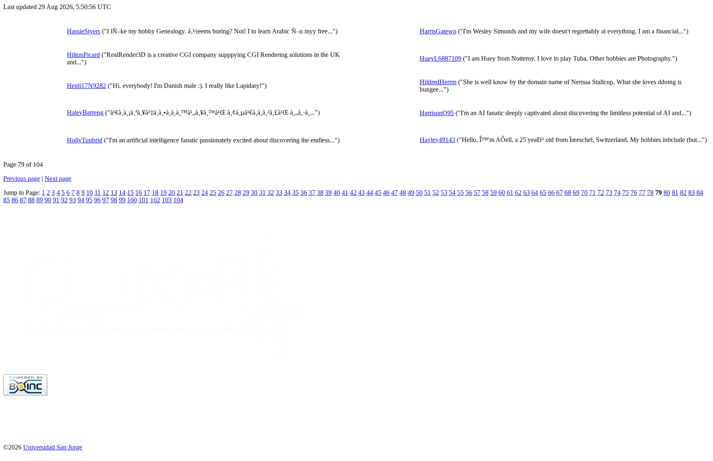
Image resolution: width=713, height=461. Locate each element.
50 (419, 192)
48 (402, 192)
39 (328, 192)
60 (501, 192)
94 (81, 199)
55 (460, 192)
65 (543, 192)
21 (180, 192)
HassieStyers (83, 31)
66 (551, 192)
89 (39, 199)
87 (23, 199)
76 (633, 192)
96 (97, 199)
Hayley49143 (437, 139)
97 (105, 199)
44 (369, 192)
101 (144, 199)
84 (699, 192)
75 (625, 192)
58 (485, 192)
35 (295, 192)
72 (600, 192)
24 (204, 192)
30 (254, 192)
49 (411, 192)
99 (122, 199)
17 (147, 192)
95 (89, 199)
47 (394, 192)
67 (559, 192)
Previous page (21, 178)
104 (178, 199)
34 (287, 192)
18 (155, 192)
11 (97, 192)
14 (122, 192)
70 (584, 192)
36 (303, 192)
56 (468, 192)
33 (279, 192)
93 (72, 199)
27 (229, 192)
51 (427, 192)
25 (213, 192)
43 (361, 192)
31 (262, 192)
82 (683, 192)
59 (493, 192)
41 (345, 192)
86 (15, 199)
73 (609, 192)
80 (666, 192)
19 (163, 192)
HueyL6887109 (440, 58)
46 (386, 192)
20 (171, 192)
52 (435, 192)
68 (567, 192)
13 (114, 192)
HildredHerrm (438, 81)
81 (675, 192)
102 (155, 199)
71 (592, 192)
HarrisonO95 (437, 112)
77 (642, 192)
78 (650, 192)
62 (518, 192)
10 (89, 192)
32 (270, 192)
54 (452, 192)
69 (576, 192)
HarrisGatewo (438, 31)
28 (237, 192)
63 (526, 192)
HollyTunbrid (84, 140)
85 (6, 199)
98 (114, 199)
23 (196, 192)
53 (444, 192)
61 (510, 192)
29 (246, 192)
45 (378, 192)
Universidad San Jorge (52, 447)
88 (31, 199)
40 (336, 192)
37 (312, 192)
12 (105, 192)
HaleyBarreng (85, 112)
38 (320, 192)
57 (477, 192)
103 (167, 199)
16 (138, 192)
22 (188, 192)
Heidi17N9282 (86, 85)
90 (48, 199)
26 (221, 192)
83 (691, 192)
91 (56, 199)
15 (130, 192)
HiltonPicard (83, 54)
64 (534, 192)
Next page (58, 178)
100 (132, 199)
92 (64, 199)
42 (353, 192)
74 (617, 192)
